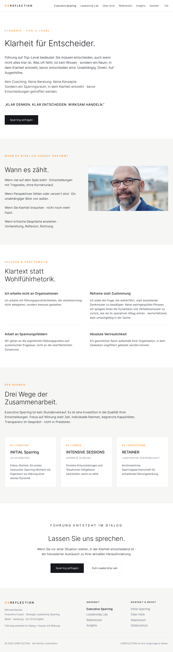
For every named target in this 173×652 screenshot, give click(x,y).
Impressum (138, 620)
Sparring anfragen (21, 119)
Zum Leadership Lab (104, 568)
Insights (141, 5)
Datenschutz (139, 625)
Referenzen (125, 5)
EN (166, 5)
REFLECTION (19, 5)
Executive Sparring (65, 5)
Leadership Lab (89, 5)
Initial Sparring (140, 609)
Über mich (109, 5)
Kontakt (154, 5)
